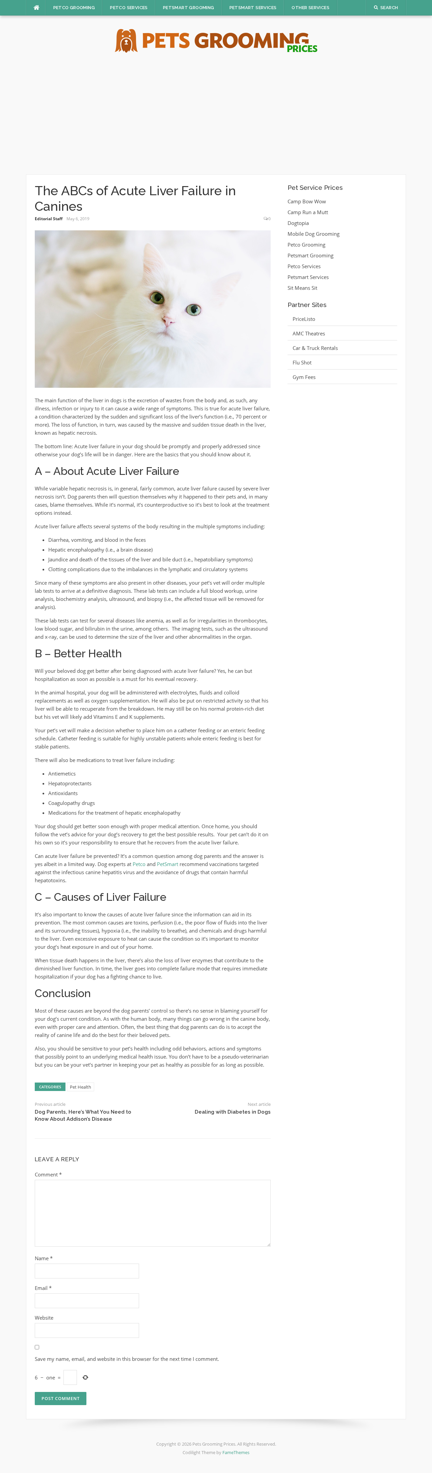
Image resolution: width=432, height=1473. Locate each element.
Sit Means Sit (302, 287)
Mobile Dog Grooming (314, 233)
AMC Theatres (309, 333)
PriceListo (304, 318)
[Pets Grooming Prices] (216, 40)
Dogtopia (298, 223)
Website (44, 1317)
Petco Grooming (74, 7)
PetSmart (167, 864)
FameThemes (235, 1452)
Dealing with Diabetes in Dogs (233, 1112)
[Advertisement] (216, 113)
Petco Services (129, 7)
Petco (139, 864)
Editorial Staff (48, 219)
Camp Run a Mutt (308, 212)
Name (44, 1258)
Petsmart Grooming (188, 7)
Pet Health (80, 1087)
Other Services (310, 7)
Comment (48, 1174)
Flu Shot (302, 362)
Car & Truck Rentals (315, 348)
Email (43, 1288)
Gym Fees (304, 377)
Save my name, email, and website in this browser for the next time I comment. (127, 1358)
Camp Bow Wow (307, 201)
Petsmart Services (253, 7)
